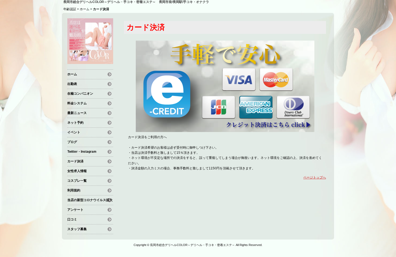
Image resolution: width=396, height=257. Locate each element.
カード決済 (75, 161)
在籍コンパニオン (80, 93)
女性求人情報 (77, 171)
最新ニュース (77, 113)
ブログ (72, 142)
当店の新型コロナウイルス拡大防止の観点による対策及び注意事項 (90, 201)
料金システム (77, 103)
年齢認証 (69, 9)
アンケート (75, 210)
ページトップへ (314, 177)
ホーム (84, 9)
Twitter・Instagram (81, 152)
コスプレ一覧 (77, 181)
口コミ (72, 219)
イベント (73, 132)
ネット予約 (75, 122)
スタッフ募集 (77, 229)
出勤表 (72, 84)
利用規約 (73, 190)
